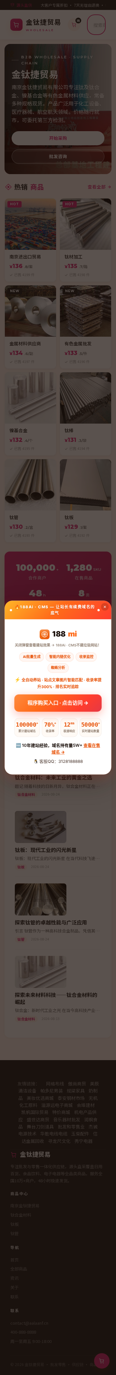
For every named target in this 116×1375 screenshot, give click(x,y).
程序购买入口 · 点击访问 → (58, 702)
